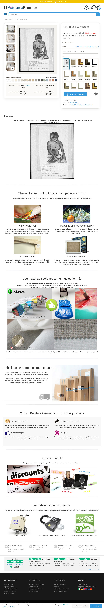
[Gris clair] (19, 80)
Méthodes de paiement (10, 589)
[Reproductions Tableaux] (84, 589)
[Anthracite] (39, 80)
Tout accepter (96, 606)
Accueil (5, 19)
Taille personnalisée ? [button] (87, 47)
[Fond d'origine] (7, 80)
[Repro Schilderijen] (86, 589)
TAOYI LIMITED (82, 584)
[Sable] (33, 80)
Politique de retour (9, 593)
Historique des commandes (37, 584)
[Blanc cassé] (13, 80)
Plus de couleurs (51, 77)
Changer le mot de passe (36, 589)
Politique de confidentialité (61, 589)
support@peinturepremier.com (87, 587)
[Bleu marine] (56, 80)
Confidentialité (65, 605)
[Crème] (16, 80)
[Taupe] (30, 80)
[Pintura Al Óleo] (91, 589)
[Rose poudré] (50, 80)
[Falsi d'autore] (79, 589)
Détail (28, 85)
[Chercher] (98, 14)
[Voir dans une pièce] (10, 29)
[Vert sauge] (44, 80)
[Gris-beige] (24, 80)
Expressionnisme (86, 105)
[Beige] (27, 80)
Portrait (15, 19)
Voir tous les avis (94, 570)
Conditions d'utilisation (60, 591)
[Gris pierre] (36, 80)
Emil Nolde (73, 102)
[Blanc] (10, 80)
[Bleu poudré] (47, 80)
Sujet (10, 19)
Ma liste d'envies (33, 587)
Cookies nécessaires (81, 606)
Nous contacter (8, 584)
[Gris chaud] (22, 80)
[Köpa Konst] (89, 589)
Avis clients (57, 587)
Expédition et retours (10, 591)
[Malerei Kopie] (82, 589)
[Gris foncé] (42, 80)
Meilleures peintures (59, 584)
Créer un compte (33, 591)
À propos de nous (9, 587)
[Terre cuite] (53, 80)
